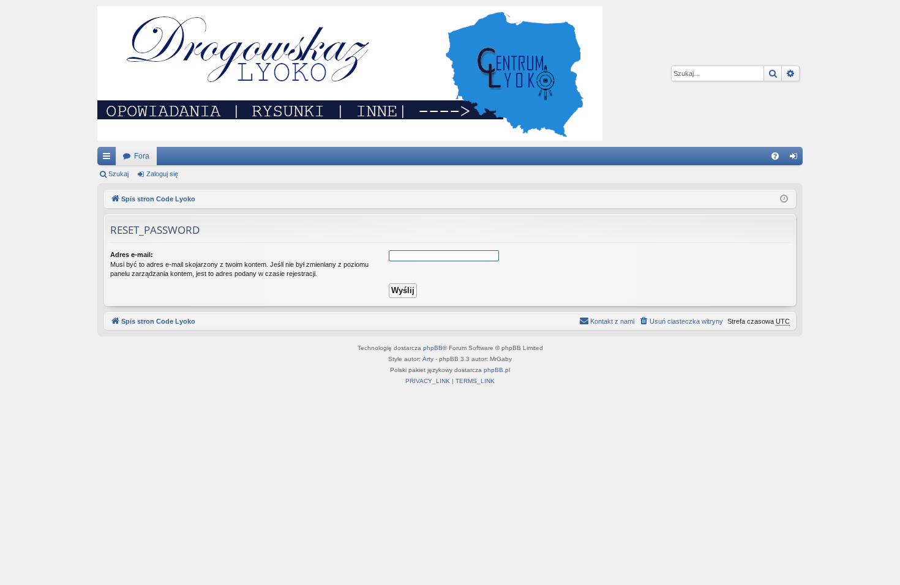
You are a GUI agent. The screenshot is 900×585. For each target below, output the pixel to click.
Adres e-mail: (131, 254)
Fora (141, 156)
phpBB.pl (497, 370)
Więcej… (109, 158)
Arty (427, 359)
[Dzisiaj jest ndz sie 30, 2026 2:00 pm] (784, 199)
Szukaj (118, 173)
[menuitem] (775, 156)
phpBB (433, 348)
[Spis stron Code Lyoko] (349, 73)
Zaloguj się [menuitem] (796, 158)
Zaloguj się (162, 173)
